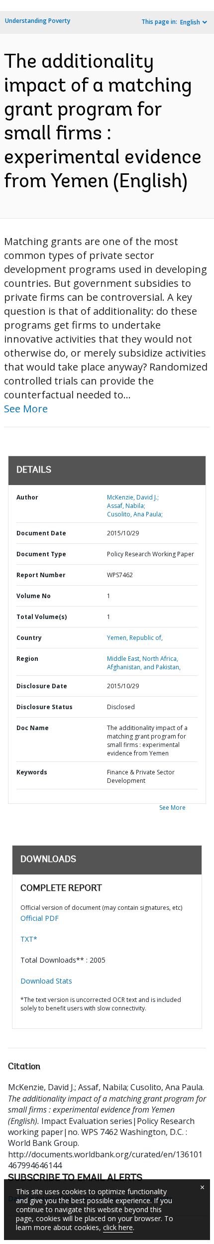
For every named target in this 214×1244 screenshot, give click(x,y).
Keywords (31, 772)
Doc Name (32, 728)
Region (27, 658)
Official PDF (39, 918)
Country (29, 637)
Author (27, 497)
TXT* (28, 939)
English (190, 22)
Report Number (41, 575)
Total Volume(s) (41, 617)
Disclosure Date (41, 686)
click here (118, 1227)
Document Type (41, 554)
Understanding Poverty (37, 20)
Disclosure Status (44, 707)
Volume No (33, 596)
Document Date (41, 533)
